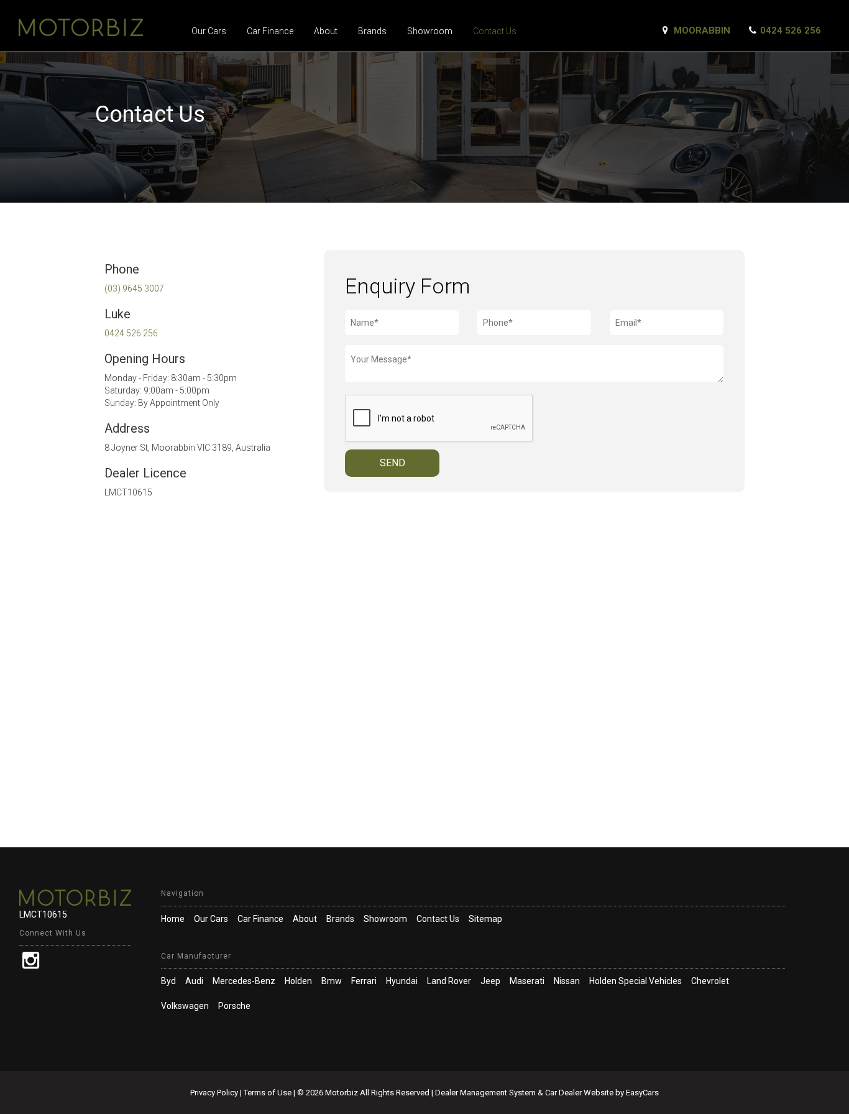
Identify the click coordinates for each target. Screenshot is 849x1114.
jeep (490, 981)
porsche (234, 1006)
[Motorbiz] (95, 27)
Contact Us (494, 31)
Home (173, 919)
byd (168, 981)
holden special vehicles (635, 981)
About (325, 31)
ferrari (364, 981)
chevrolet (710, 981)
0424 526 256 (790, 30)
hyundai (402, 981)
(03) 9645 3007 (134, 288)
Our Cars (208, 31)
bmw (331, 981)
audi (194, 981)
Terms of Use (268, 1092)
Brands (372, 31)
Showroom (429, 31)
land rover (449, 981)
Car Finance (270, 31)
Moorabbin (702, 30)
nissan (567, 981)
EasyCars (642, 1092)
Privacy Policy (215, 1092)
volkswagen (185, 1006)
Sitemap (485, 919)
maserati (527, 981)
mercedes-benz (244, 981)
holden (298, 981)
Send (392, 463)
